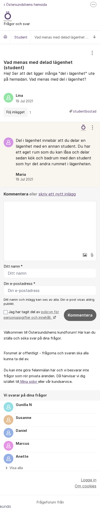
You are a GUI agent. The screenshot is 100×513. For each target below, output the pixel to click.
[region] (50, 83)
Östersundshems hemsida (26, 4)
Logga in (88, 479)
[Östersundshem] (5, 36)
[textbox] (50, 225)
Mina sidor (28, 381)
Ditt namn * (13, 266)
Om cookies (85, 486)
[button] (84, 255)
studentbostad (84, 111)
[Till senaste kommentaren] (94, 37)
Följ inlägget (15, 112)
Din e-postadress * (19, 283)
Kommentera (80, 315)
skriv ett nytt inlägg (57, 194)
